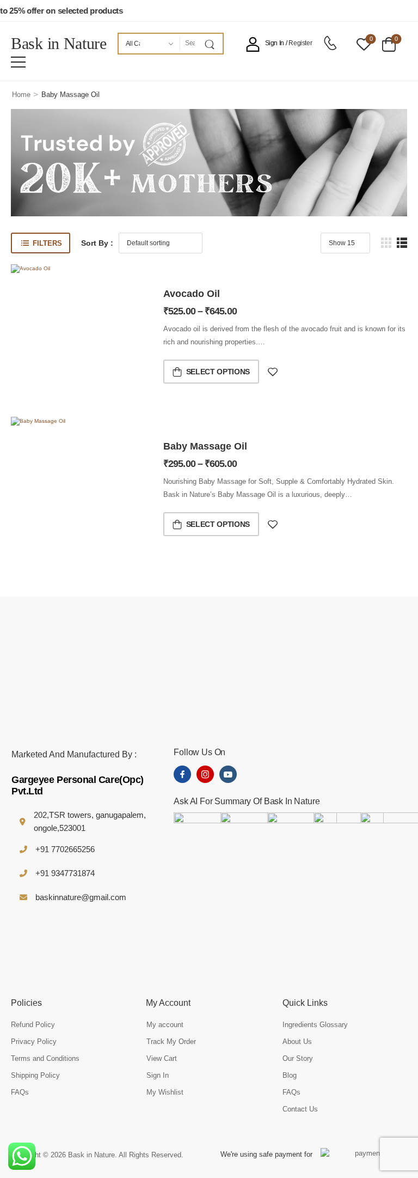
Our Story (297, 1058)
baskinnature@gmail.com (80, 897)
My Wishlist (164, 1092)
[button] (18, 61)
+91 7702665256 (65, 849)
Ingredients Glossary (315, 1025)
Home (21, 94)
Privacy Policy (34, 1041)
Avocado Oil (191, 293)
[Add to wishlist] (273, 371)
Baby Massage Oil (205, 446)
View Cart (161, 1058)
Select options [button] (218, 371)
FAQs (20, 1092)
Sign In (157, 1075)
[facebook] (182, 774)
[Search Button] (212, 43)
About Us (297, 1041)
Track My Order (171, 1041)
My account (164, 1025)
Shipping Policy (35, 1075)
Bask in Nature (59, 43)
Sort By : (97, 243)
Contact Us (300, 1109)
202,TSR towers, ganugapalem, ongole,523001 (90, 821)
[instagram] (205, 774)
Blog (289, 1075)
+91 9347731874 (65, 873)
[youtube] (228, 774)
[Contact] (330, 43)
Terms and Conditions (45, 1058)
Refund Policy (33, 1025)
